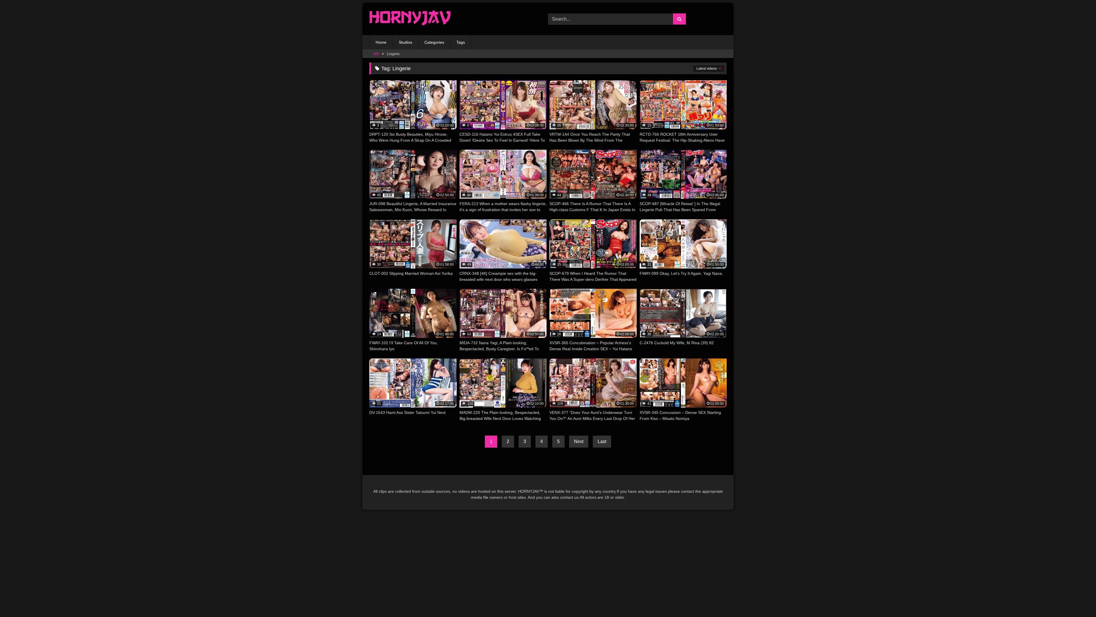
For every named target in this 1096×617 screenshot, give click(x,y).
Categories (434, 42)
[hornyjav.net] (411, 19)
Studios (405, 42)
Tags (460, 42)
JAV (376, 54)
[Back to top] (1078, 600)
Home (381, 42)
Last (602, 441)
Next (578, 441)
